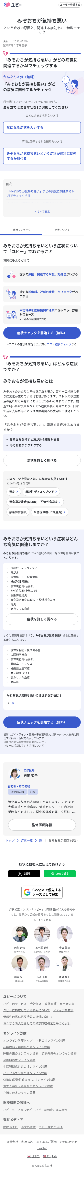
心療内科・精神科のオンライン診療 (26, 1047)
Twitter (42, 1148)
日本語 (33, 1156)
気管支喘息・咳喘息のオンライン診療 (28, 1086)
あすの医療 (28, 1127)
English (50, 1156)
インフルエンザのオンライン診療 (25, 1073)
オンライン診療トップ (17, 1040)
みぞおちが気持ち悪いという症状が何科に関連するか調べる (42, 156)
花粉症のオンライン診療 (19, 1092)
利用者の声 (67, 1004)
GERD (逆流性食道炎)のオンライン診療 (29, 1079)
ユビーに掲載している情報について (24, 745)
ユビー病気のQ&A (51, 1127)
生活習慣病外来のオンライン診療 (25, 1066)
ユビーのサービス (15, 1004)
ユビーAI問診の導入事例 (51, 1110)
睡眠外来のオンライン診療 (20, 1053)
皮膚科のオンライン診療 (19, 1060)
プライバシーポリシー (28, 101)
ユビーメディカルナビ (17, 1110)
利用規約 (8, 101)
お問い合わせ (68, 1141)
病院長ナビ (10, 1127)
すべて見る (44, 919)
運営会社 (12, 1141)
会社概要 (36, 1004)
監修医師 (50, 1004)
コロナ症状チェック (59, 344)
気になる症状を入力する (25, 127)
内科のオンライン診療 (50, 1040)
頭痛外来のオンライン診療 (59, 1053)
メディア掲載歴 (63, 1010)
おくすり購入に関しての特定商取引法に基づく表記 (36, 1023)
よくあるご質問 (46, 1141)
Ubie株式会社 (43, 1165)
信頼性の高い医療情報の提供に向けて (25, 742)
